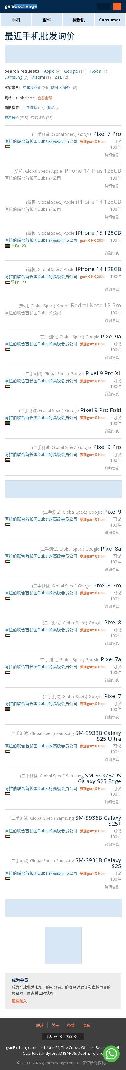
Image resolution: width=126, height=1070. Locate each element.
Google (75, 71)
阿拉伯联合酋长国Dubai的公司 (33, 178)
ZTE (61, 77)
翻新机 (78, 20)
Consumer (109, 20)
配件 (47, 20)
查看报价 (16, 117)
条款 (71, 1025)
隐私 (86, 1025)
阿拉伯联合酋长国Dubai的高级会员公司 (41, 141)
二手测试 (33, 107)
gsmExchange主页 (21, 6)
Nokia (98, 71)
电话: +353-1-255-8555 (63, 1036)
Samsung (16, 77)
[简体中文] (103, 6)
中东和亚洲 (35, 87)
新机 (53, 107)
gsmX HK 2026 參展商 (98, 240)
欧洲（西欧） (64, 87)
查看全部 (45, 97)
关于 (55, 1025)
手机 (16, 20)
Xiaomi (41, 77)
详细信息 (112, 154)
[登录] (117, 6)
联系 (40, 1025)
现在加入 (19, 1001)
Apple (52, 71)
